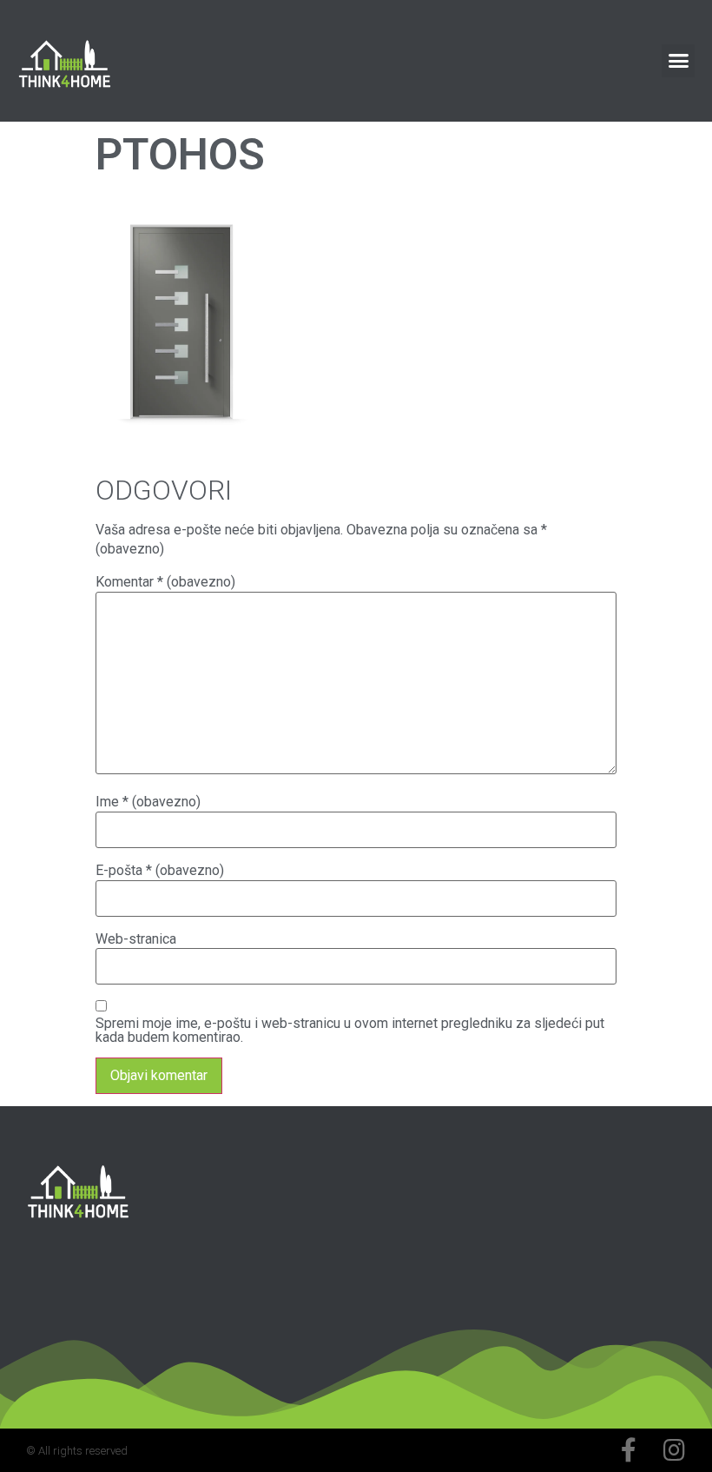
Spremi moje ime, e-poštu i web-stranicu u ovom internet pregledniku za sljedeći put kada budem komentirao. (350, 1030)
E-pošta (160, 871)
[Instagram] (674, 1450)
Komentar (165, 582)
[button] (678, 60)
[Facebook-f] (628, 1450)
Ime (148, 802)
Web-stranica (136, 939)
